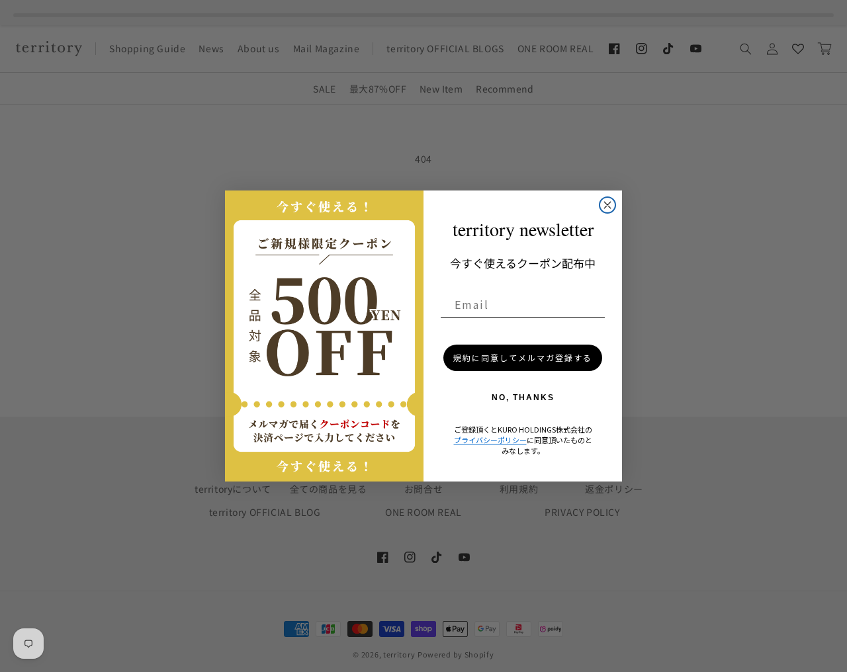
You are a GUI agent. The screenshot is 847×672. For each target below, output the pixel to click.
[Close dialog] (607, 205)
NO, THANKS (523, 397)
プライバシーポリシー (490, 440)
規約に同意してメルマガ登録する (522, 357)
